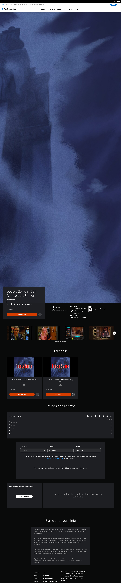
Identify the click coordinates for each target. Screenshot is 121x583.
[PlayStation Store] (9, 9)
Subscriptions (67, 9)
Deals (59, 9)
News (35, 4)
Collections (51, 9)
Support (41, 4)
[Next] (114, 333)
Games (16, 4)
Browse (77, 9)
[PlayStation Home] (3, 4)
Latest (43, 9)
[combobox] (33, 450)
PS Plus (22, 4)
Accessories (29, 4)
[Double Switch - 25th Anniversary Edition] (20, 333)
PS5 (11, 4)
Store (7, 4)
